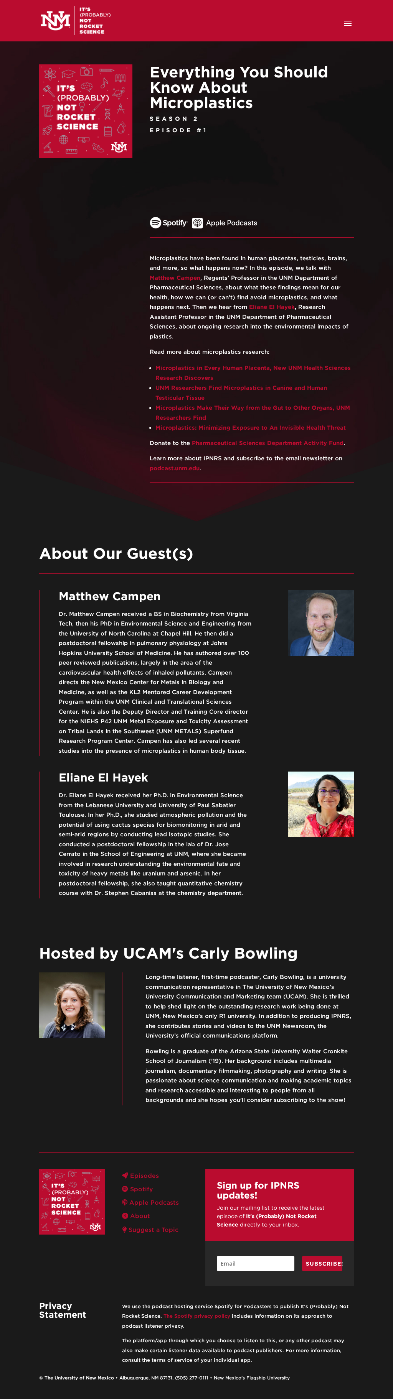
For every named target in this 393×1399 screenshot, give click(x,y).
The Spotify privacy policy (196, 1316)
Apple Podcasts (153, 1202)
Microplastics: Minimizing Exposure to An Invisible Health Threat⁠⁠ (250, 427)
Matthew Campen (175, 277)
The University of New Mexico (79, 1378)
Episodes (143, 1175)
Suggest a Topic (152, 1229)
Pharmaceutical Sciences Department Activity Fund (267, 443)
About (139, 1216)
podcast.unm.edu (175, 468)
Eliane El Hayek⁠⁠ (272, 307)
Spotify (140, 1189)
